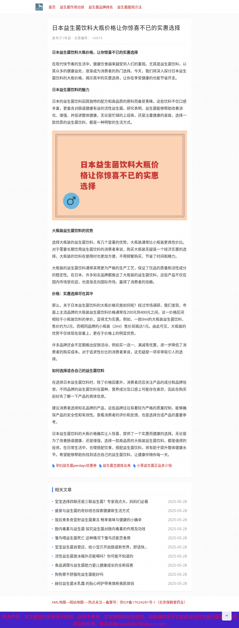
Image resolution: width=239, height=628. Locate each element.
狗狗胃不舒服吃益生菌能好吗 (79, 574)
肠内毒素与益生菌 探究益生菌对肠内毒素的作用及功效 (100, 528)
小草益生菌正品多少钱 (154, 465)
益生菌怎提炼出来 (117, 465)
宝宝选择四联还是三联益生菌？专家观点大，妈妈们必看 (101, 501)
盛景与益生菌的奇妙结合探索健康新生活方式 (92, 510)
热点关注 (95, 602)
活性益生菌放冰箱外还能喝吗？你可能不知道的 (94, 556)
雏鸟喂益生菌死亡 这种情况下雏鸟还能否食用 (92, 537)
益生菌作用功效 (72, 7)
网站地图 (77, 602)
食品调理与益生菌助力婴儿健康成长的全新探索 (94, 565)
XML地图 (59, 602)
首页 (52, 7)
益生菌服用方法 (129, 7)
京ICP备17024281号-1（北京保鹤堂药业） (153, 602)
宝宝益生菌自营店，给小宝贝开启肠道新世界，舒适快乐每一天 (102, 547)
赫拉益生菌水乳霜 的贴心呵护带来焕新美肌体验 (94, 583)
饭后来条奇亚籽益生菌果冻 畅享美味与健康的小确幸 (98, 519)
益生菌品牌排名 (100, 7)
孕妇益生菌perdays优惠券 (76, 465)
